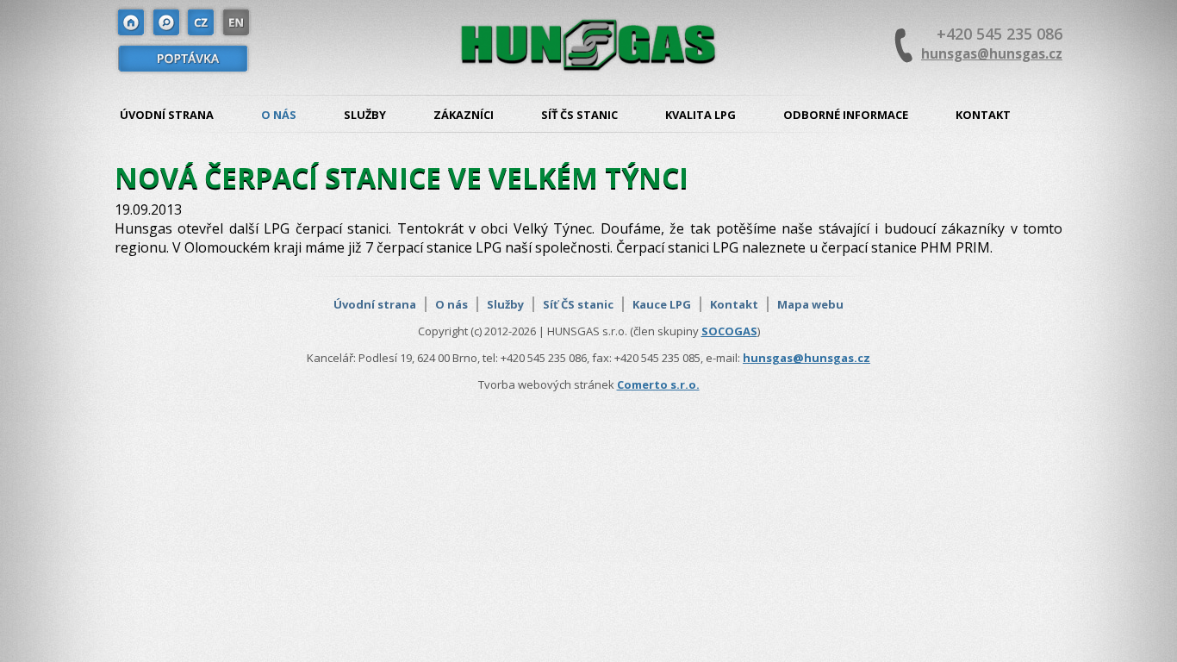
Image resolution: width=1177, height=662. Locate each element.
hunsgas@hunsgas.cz (991, 53)
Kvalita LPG (700, 114)
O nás (278, 114)
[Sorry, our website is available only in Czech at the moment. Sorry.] (235, 23)
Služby (365, 114)
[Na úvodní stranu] (132, 23)
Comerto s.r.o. (658, 384)
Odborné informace (845, 114)
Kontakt (983, 114)
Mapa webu (810, 304)
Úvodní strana (167, 114)
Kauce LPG (661, 304)
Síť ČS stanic (579, 114)
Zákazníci (463, 114)
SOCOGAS (729, 331)
